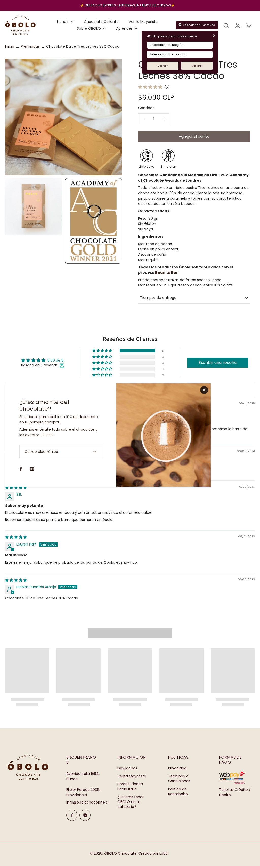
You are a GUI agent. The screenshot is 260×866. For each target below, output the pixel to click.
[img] (16, 487)
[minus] (143, 119)
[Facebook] (71, 815)
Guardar (163, 65)
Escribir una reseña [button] (218, 362)
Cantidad (146, 107)
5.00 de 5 (55, 360)
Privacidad (177, 768)
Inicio (9, 46)
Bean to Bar (166, 272)
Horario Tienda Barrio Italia (130, 786)
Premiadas (30, 46)
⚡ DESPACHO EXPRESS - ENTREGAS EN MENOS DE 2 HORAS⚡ (127, 5)
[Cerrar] (204, 389)
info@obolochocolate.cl (87, 802)
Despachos (127, 768)
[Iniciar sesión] (237, 25)
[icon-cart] (248, 25)
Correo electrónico (41, 451)
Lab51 (164, 853)
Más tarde (197, 65)
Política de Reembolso (178, 791)
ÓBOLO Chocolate (120, 853)
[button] (194, 136)
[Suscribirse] (95, 451)
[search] (226, 25)
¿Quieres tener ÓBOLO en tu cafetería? (130, 802)
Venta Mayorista (131, 776)
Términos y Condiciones (179, 778)
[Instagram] (85, 815)
